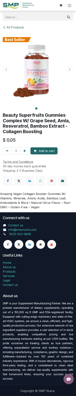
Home (7, 262)
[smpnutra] (40, 244)
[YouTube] (51, 244)
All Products (15, 27)
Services (9, 276)
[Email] (62, 180)
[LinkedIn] (29, 180)
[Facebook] (7, 180)
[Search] (68, 17)
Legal (6, 280)
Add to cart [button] (46, 151)
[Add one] (24, 150)
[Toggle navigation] (69, 5)
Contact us (15, 225)
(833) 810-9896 (20, 234)
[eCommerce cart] (60, 5)
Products (9, 271)
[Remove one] (7, 150)
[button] (6, 69)
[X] (18, 180)
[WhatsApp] (40, 180)
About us (9, 267)
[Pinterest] (51, 180)
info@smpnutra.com (22, 229)
